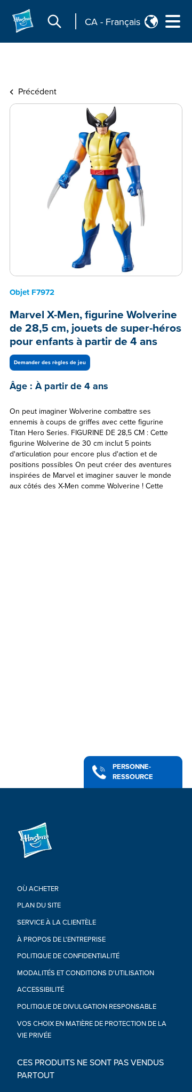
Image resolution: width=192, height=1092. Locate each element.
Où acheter (38, 889)
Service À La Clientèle (56, 922)
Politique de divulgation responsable (86, 1006)
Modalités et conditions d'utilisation (85, 973)
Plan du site (39, 905)
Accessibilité (40, 989)
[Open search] (54, 21)
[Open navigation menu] (172, 21)
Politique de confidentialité (68, 956)
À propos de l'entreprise (61, 939)
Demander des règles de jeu (50, 362)
